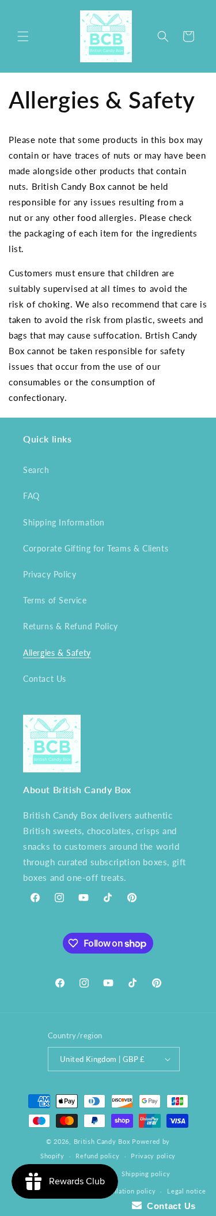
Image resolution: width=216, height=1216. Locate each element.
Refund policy (97, 1155)
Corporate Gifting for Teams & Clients (95, 548)
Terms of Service (55, 600)
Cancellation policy (126, 1191)
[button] (23, 36)
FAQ (31, 496)
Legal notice (186, 1191)
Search (36, 470)
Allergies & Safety (57, 653)
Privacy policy (153, 1155)
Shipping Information (64, 522)
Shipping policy (146, 1173)
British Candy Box (102, 1141)
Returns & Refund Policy (70, 626)
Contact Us (44, 679)
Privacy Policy (49, 574)
